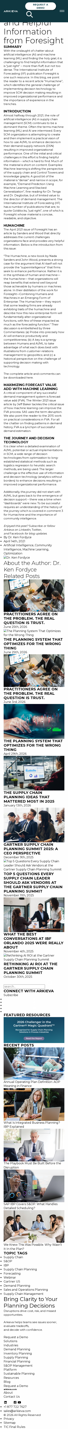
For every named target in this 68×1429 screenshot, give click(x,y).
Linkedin (24, 529)
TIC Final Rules (14, 1427)
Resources (11, 1378)
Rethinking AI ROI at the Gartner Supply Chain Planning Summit (30, 968)
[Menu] (62, 11)
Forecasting (12, 1273)
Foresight (49, 73)
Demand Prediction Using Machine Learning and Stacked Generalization (29, 187)
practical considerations (24, 419)
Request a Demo (40, 6)
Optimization (13, 553)
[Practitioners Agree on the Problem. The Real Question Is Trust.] (34, 595)
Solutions (10, 1341)
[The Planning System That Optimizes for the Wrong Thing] (34, 633)
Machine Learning (35, 549)
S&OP (8, 1261)
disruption (55, 412)
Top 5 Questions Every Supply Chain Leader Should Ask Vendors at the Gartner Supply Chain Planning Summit (33, 882)
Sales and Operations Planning (26, 1289)
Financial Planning (17, 1361)
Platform (10, 1369)
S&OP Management (18, 1365)
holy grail (50, 58)
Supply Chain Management (24, 1294)
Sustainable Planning (19, 1373)
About (8, 1392)
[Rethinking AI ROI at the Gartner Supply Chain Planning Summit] (34, 957)
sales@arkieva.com (17, 1411)
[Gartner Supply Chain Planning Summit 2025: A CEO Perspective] (34, 824)
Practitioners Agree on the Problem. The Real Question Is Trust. (31, 618)
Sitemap (10, 1422)
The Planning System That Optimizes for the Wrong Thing (33, 643)
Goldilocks (20, 210)
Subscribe (36, 526)
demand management (19, 396)
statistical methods (33, 461)
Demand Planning (17, 1285)
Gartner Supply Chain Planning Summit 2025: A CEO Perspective (31, 848)
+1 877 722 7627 (15, 1407)
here (29, 377)
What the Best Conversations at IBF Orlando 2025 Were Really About (33, 940)
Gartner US (12, 1281)
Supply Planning (16, 1357)
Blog (7, 1381)
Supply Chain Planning (20, 1269)
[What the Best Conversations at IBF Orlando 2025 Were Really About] (34, 914)
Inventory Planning (18, 1353)
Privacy (9, 1418)
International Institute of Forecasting (29, 203)
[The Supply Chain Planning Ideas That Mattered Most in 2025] (34, 773)
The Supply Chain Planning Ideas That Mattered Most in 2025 (29, 797)
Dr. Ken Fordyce (20, 537)
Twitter (36, 529)
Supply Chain (13, 1257)
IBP (6, 1265)
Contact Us (12, 1396)
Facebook (17, 533)
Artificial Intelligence (19, 545)
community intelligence (20, 518)
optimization (38, 457)
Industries (11, 1345)
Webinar (10, 1277)
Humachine (53, 81)
